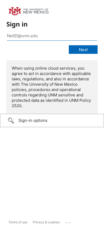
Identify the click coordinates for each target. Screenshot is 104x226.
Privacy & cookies (46, 222)
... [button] (68, 221)
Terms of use (18, 222)
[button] (52, 120)
